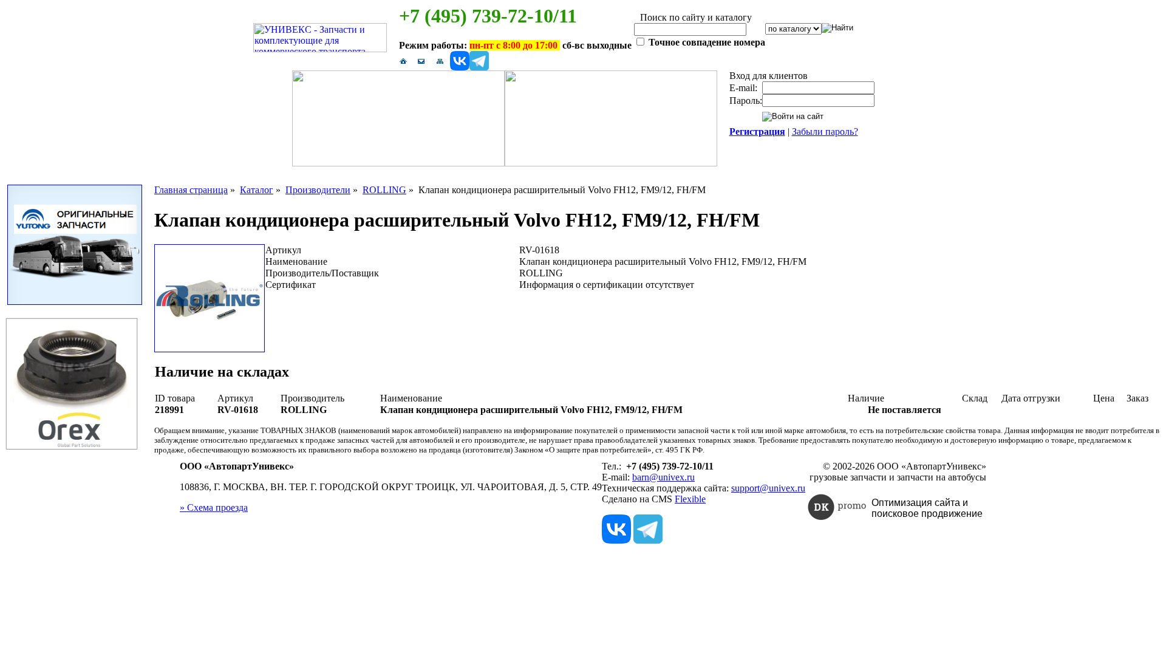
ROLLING (384, 190)
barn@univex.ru (663, 477)
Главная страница (191, 190)
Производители (317, 190)
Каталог (256, 190)
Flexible (690, 499)
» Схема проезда (214, 507)
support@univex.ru (768, 488)
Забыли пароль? (825, 131)
